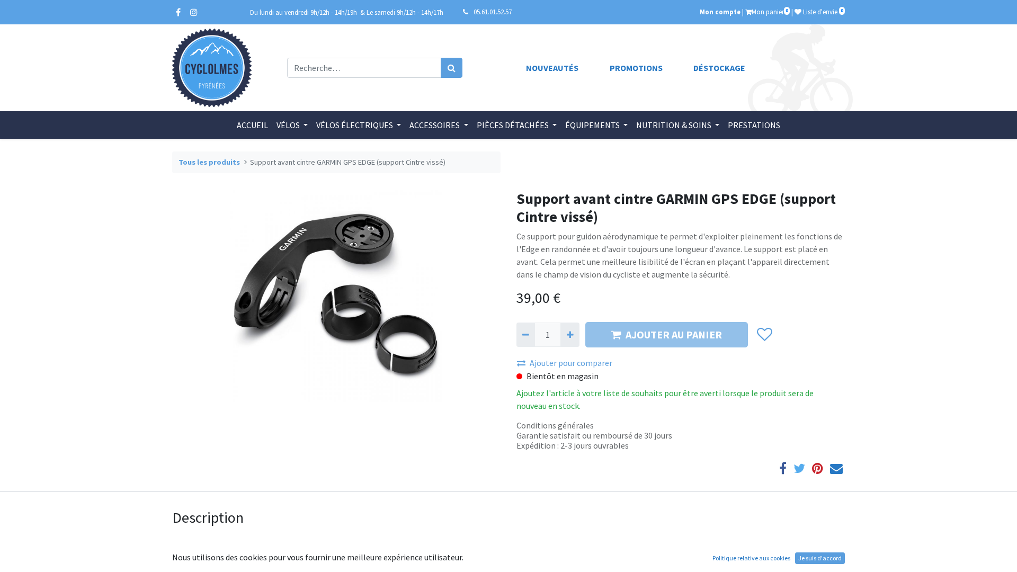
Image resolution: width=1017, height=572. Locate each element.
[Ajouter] (569, 335)
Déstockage (719, 67)
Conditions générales (555, 425)
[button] (764, 334)
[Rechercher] (451, 68)
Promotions (636, 67)
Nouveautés (552, 67)
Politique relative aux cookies (751, 558)
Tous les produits (209, 162)
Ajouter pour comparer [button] (571, 363)
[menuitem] (252, 125)
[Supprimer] (525, 335)
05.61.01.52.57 (493, 11)
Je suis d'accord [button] (820, 558)
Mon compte (720, 11)
